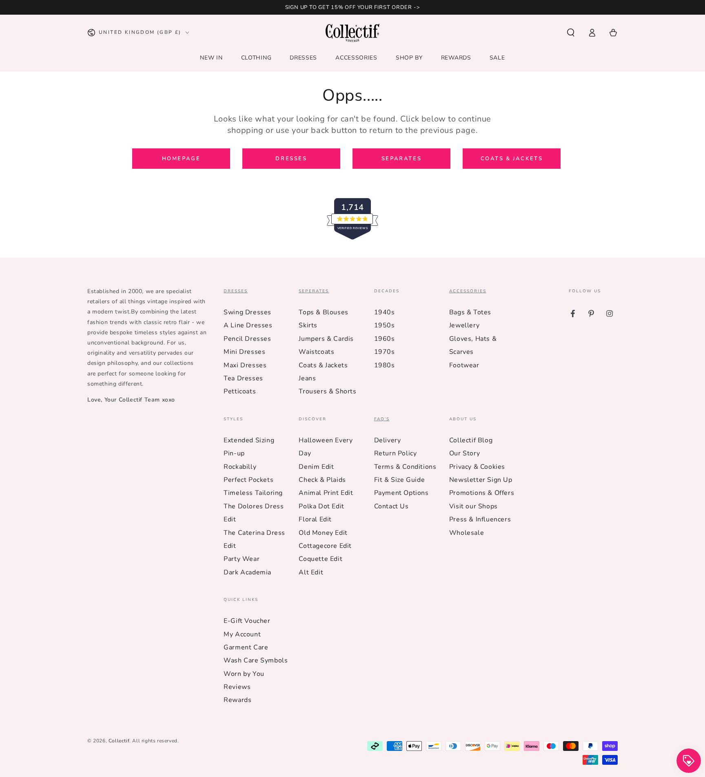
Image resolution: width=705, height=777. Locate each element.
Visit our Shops (473, 506)
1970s (384, 351)
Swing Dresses (247, 312)
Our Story (464, 453)
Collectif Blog (470, 440)
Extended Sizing (249, 440)
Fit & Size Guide (399, 479)
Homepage (181, 158)
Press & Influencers (480, 519)
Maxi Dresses (245, 365)
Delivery (387, 440)
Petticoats (240, 391)
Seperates (314, 291)
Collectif (119, 740)
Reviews (237, 686)
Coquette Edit (320, 558)
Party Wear (241, 558)
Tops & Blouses (323, 312)
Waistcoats (316, 351)
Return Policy (395, 453)
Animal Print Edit (326, 492)
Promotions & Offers (481, 492)
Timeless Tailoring (253, 492)
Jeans (307, 378)
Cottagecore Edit (325, 545)
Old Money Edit (323, 532)
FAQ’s (382, 419)
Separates (401, 158)
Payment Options (401, 492)
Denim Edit (316, 466)
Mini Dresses (244, 351)
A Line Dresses (248, 325)
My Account (242, 634)
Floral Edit (315, 519)
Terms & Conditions (405, 466)
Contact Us (391, 506)
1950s (384, 325)
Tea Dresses (243, 378)
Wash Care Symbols (256, 660)
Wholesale (466, 532)
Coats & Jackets (512, 158)
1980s (384, 365)
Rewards (237, 699)
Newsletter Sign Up (480, 479)
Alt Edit (311, 572)
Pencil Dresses (247, 338)
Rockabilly (240, 466)
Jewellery (464, 325)
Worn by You (244, 673)
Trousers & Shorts (327, 391)
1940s (384, 312)
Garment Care (246, 647)
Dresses (291, 158)
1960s (384, 338)
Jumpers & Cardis (326, 338)
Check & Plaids (322, 479)
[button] (570, 33)
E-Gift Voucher (247, 620)
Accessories (467, 291)
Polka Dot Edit (321, 506)
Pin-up (234, 453)
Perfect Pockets (248, 479)
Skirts (308, 325)
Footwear (464, 365)
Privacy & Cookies (477, 466)
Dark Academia (247, 572)
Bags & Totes (470, 312)
